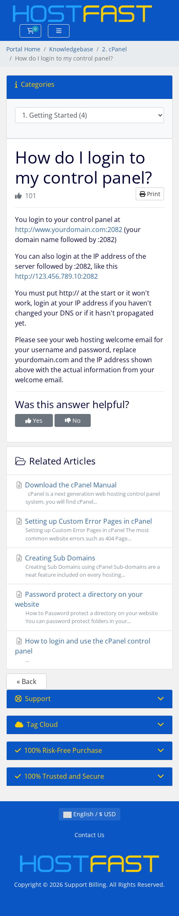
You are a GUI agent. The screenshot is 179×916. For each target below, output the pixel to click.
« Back (26, 681)
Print (152, 194)
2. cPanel (114, 49)
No (75, 420)
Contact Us (89, 835)
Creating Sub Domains (91, 565)
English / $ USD (94, 814)
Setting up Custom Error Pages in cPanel (87, 529)
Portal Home (23, 49)
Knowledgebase (71, 49)
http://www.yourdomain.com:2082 (68, 229)
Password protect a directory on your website (86, 607)
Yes (36, 420)
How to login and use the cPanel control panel (82, 650)
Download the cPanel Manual (91, 492)
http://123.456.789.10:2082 (56, 276)
